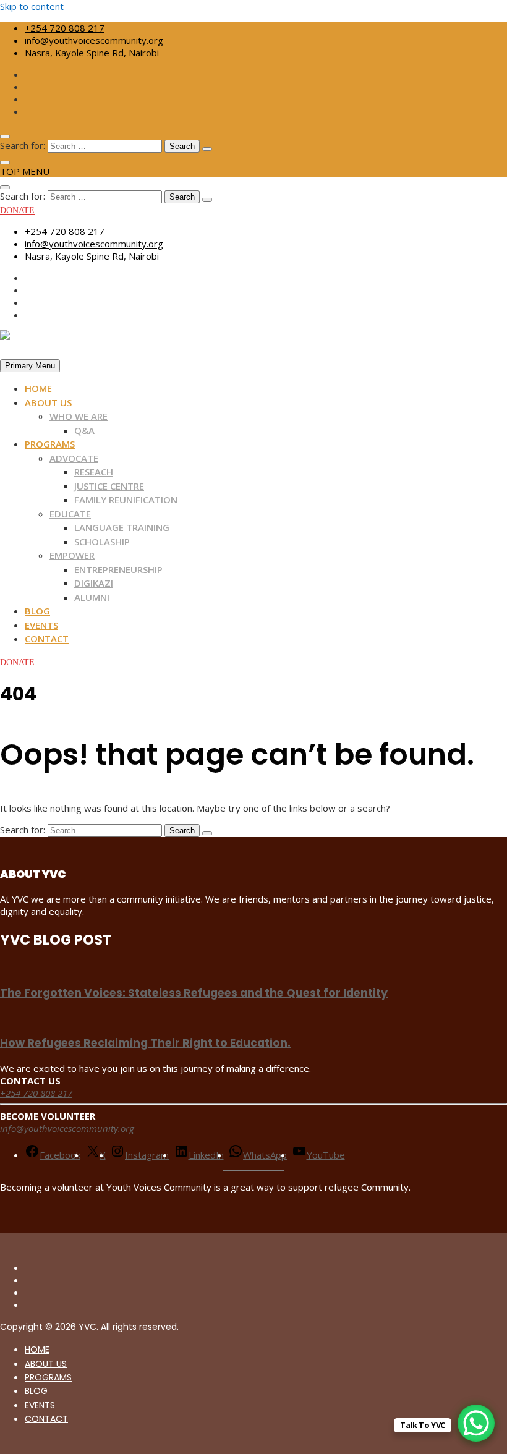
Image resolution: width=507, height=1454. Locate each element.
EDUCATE (70, 514)
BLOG (37, 611)
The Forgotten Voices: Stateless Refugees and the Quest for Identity (194, 992)
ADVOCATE (73, 458)
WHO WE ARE (78, 416)
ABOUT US (48, 402)
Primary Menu (30, 365)
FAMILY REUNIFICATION (125, 499)
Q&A (84, 430)
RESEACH (93, 472)
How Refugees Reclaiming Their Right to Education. (145, 1042)
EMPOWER (72, 555)
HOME (38, 388)
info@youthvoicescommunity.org (94, 40)
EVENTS (41, 625)
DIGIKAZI (93, 583)
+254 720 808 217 (64, 28)
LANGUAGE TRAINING (121, 527)
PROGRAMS (50, 444)
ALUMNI (91, 597)
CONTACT (47, 638)
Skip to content (32, 6)
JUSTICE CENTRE (109, 486)
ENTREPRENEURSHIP (118, 569)
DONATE (17, 210)
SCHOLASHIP (102, 541)
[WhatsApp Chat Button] (476, 1423)
